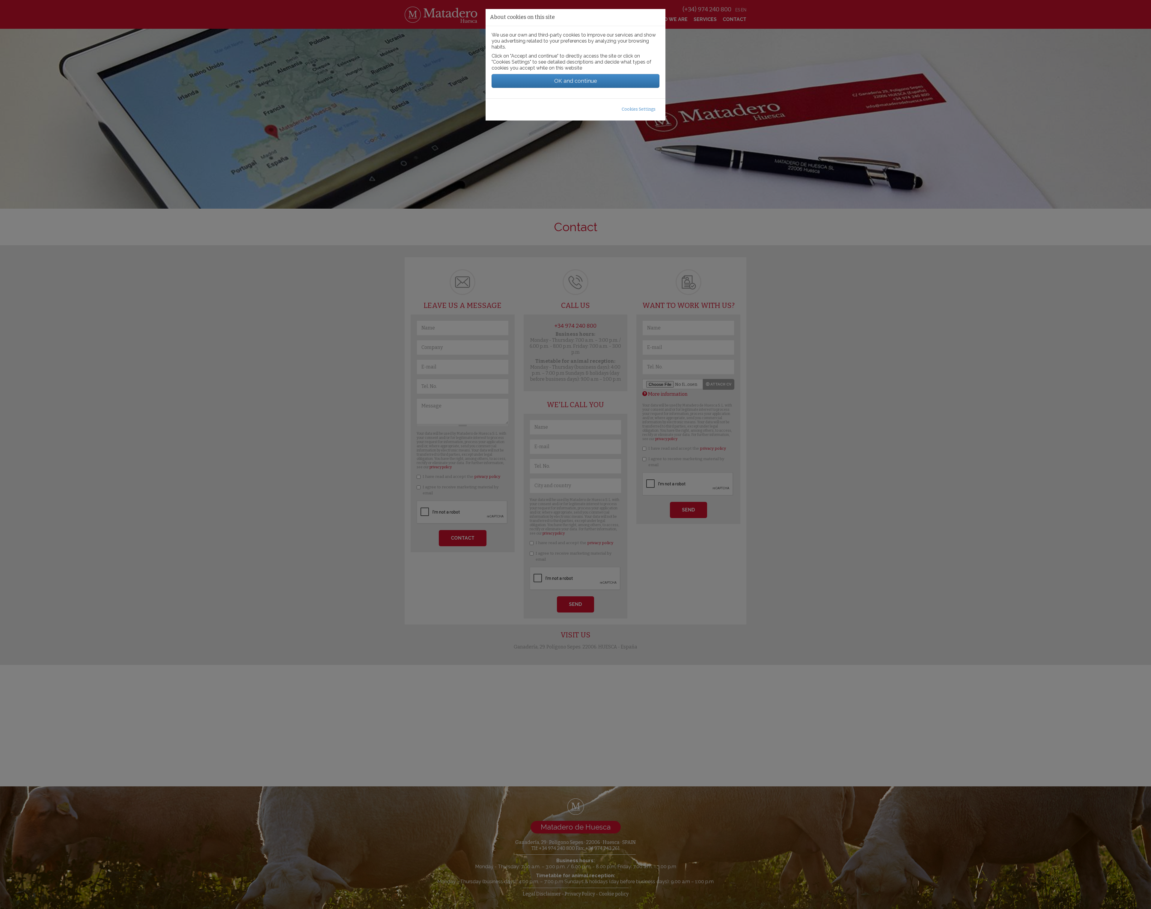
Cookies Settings (639, 109)
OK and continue (575, 81)
